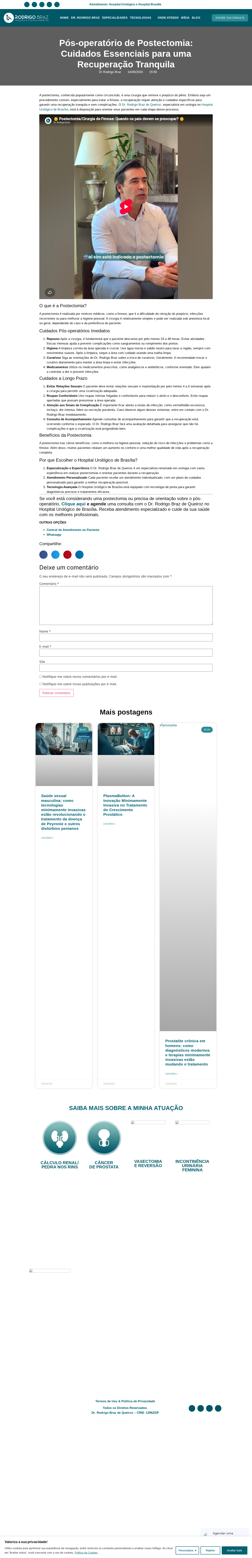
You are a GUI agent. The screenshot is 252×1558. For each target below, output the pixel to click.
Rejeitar (210, 1550)
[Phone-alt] (49, 4)
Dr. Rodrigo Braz (85, 17)
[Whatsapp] (42, 4)
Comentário (49, 583)
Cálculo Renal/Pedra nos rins (60, 1164)
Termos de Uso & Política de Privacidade (125, 1401)
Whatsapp (54, 534)
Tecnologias (140, 17)
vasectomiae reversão (148, 1163)
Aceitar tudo (234, 1550)
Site (42, 661)
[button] (43, 554)
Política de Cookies (86, 1552)
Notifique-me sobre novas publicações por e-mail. (80, 684)
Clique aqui (73, 503)
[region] (126, 1547)
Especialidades (115, 17)
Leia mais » (47, 838)
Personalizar (186, 1550)
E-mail (45, 646)
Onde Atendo (168, 17)
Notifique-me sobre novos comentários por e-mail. (80, 676)
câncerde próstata (104, 1164)
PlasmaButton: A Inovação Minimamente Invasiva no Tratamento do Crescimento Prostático (125, 805)
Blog (196, 17)
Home (64, 17)
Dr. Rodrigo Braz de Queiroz (141, 104)
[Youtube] (57, 4)
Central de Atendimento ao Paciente (73, 530)
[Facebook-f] (27, 4)
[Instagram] (34, 4)
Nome (45, 631)
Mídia (185, 17)
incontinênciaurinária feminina (192, 1165)
